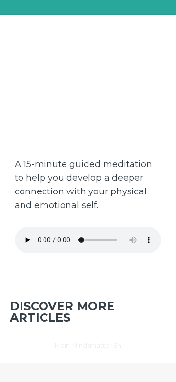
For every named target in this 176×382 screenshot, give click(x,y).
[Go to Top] (161, 367)
